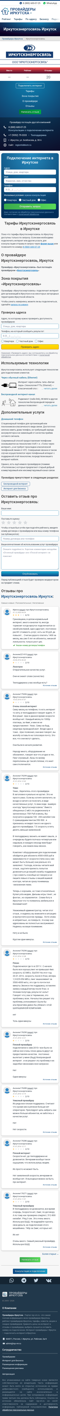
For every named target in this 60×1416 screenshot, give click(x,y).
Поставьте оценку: (10, 519)
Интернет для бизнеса (15, 488)
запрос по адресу (19, 304)
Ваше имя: (6, 508)
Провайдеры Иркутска (12, 39)
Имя (6, 177)
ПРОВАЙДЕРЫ (23, 9)
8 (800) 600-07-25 (31, 3)
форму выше (47, 243)
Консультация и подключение (30, 1271)
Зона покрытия (30, 96)
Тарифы (18, 19)
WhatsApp (51, 3)
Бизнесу (44, 19)
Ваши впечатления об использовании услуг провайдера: (29, 544)
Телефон (8, 185)
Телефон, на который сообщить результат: (22, 331)
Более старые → (50, 1254)
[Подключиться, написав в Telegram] (23, 1280)
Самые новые (7, 603)
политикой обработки (29, 214)
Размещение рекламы (13, 1368)
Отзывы (48, 70)
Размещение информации (14, 1364)
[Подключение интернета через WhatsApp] (11, 1280)
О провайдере (30, 101)
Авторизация (8, 1374)
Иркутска (19, 13)
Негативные (38, 603)
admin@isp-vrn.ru (13, 1343)
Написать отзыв (30, 111)
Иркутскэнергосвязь (27, 270)
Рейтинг (6, 19)
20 (48, 77)
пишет (22, 610)
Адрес (7, 168)
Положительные (23, 603)
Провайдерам (8, 1357)
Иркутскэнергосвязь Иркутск (27, 596)
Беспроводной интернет (16, 484)
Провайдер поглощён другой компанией (30, 122)
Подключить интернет (30, 85)
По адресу (31, 19)
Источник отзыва (50, 686)
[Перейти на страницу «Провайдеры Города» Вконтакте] (48, 1280)
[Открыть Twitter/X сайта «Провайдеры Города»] (36, 1280)
